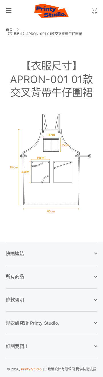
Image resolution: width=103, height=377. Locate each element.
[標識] (51, 11)
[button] (94, 11)
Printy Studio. (31, 369)
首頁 (9, 29)
